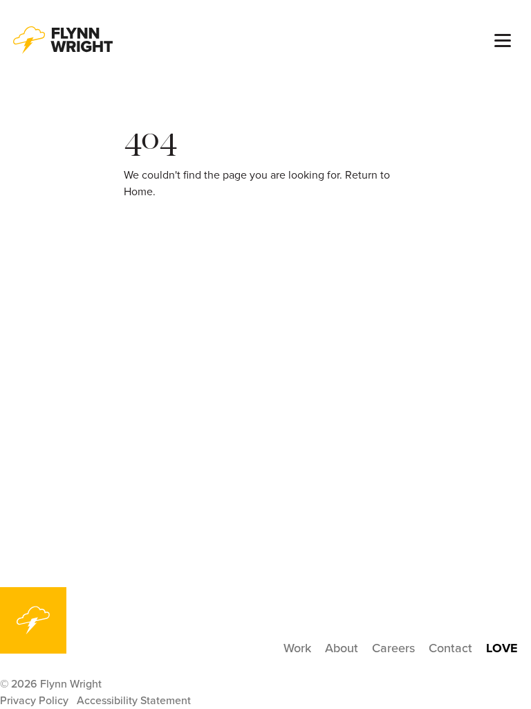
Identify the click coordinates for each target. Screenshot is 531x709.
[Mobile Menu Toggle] (502, 40)
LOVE (502, 648)
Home (138, 191)
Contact (450, 648)
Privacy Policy (34, 700)
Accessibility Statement (134, 700)
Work (297, 648)
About (341, 648)
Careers (393, 648)
